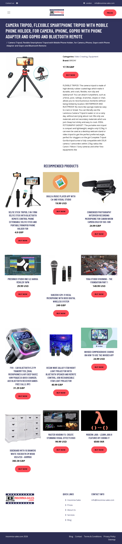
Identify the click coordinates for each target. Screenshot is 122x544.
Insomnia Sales (74, 500)
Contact (78, 536)
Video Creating (81, 56)
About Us (71, 510)
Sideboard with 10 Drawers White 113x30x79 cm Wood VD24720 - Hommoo (23, 454)
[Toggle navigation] (9, 12)
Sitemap (111, 539)
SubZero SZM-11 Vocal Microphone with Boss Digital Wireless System (61, 298)
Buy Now (70, 75)
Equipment (93, 56)
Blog (69, 520)
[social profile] (17, 3)
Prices (110, 13)
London (89, 3)
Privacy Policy (109, 536)
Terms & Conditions (93, 536)
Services (71, 515)
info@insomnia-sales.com (104, 3)
